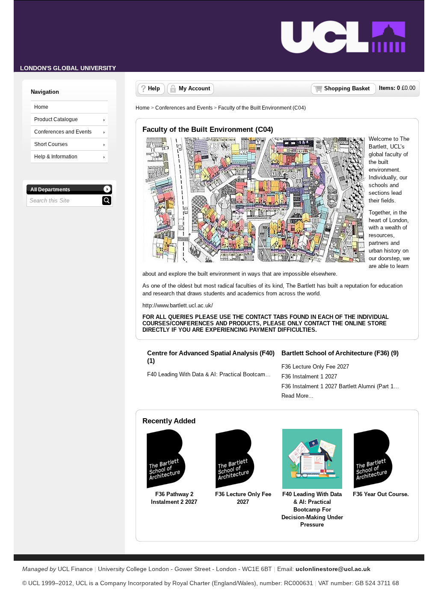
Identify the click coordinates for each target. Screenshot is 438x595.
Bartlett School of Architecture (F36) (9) (340, 353)
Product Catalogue (56, 119)
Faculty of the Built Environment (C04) (262, 107)
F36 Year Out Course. (381, 494)
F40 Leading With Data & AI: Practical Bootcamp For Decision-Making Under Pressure (312, 509)
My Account (194, 89)
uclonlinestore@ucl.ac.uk (333, 568)
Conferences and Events (63, 131)
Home (41, 107)
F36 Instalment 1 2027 (309, 377)
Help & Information (55, 156)
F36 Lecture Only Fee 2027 (315, 367)
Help (154, 89)
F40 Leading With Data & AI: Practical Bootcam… (209, 375)
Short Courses (51, 144)
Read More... (297, 396)
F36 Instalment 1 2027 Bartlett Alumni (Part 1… (340, 387)
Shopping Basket (347, 89)
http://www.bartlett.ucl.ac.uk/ (177, 305)
